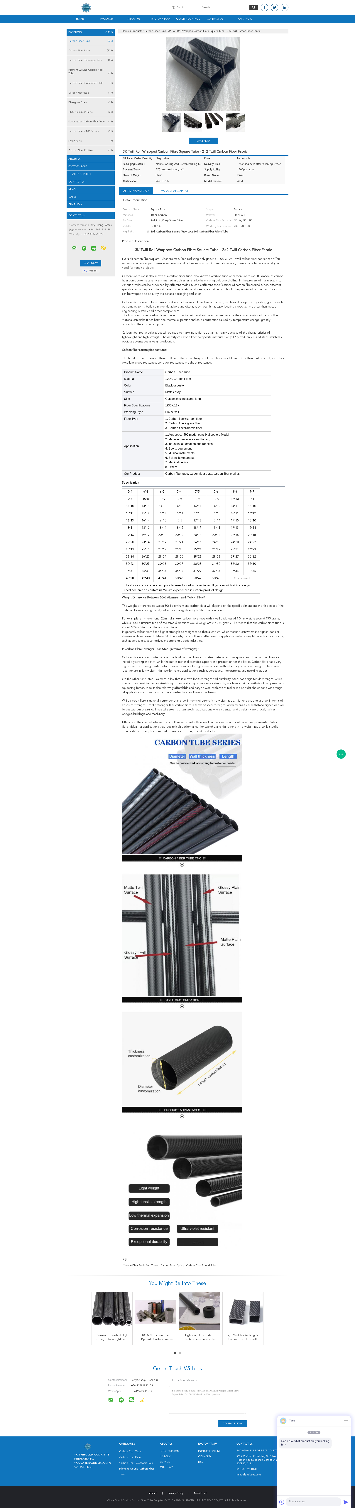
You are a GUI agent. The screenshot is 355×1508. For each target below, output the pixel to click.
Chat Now (245, 19)
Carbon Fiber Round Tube (201, 1265)
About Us (134, 19)
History (165, 1456)
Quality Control (188, 19)
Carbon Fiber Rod (90, 93)
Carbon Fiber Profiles (90, 150)
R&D (200, 1462)
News (72, 189)
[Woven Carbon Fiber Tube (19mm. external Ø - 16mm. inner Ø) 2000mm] (199, 1312)
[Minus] (346, 1421)
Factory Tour (160, 19)
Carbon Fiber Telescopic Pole (90, 60)
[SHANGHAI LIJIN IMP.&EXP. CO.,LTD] (74, 248)
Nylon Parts (90, 141)
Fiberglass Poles (90, 102)
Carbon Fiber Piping (172, 1265)
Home (80, 19)
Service (165, 1462)
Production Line (209, 1451)
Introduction (169, 1451)
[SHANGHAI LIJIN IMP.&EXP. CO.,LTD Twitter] (274, 7)
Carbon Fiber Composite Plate (90, 83)
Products (107, 19)
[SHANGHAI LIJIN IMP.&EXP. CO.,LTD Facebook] (264, 7)
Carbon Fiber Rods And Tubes (140, 1265)
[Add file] (281, 1502)
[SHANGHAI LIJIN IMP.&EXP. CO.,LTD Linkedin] (284, 7)
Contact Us (215, 19)
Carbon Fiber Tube (90, 41)
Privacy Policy (175, 1493)
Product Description (174, 191)
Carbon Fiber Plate (90, 50)
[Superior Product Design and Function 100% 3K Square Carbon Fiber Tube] (112, 1312)
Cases (72, 197)
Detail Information (136, 191)
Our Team (166, 1467)
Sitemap (152, 1493)
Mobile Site (200, 1493)
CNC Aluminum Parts (90, 112)
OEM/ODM (204, 1456)
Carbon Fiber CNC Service (90, 131)
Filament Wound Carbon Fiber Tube (90, 72)
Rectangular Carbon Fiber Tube (90, 121)
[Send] (346, 1502)
